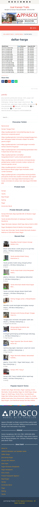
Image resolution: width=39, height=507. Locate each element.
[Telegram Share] (12, 81)
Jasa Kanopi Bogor (7, 457)
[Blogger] (29, 2)
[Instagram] (17, 2)
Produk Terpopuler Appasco (10, 476)
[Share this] (2, 81)
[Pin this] (9, 81)
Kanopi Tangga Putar (8, 129)
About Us (4, 448)
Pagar (3, 203)
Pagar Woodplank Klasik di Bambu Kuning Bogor (16, 227)
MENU (34, 28)
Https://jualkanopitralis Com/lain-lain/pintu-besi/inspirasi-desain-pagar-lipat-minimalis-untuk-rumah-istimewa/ (17, 169)
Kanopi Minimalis (19, 396)
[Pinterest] (15, 2)
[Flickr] (26, 2)
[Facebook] (9, 2)
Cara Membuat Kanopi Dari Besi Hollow (22, 400)
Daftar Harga (5, 454)
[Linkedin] (20, 2)
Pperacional (5, 126)
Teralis (3, 194)
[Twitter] (12, 2)
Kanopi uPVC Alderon (8, 460)
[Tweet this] (6, 81)
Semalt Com (5, 390)
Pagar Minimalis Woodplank (10, 466)
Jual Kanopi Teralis (9, 501)
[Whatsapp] (16, 81)
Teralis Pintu (19, 394)
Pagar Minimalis (15, 390)
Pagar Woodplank (7, 469)
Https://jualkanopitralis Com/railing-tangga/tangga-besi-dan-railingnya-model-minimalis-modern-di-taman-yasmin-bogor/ (19, 139)
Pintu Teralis (5, 473)
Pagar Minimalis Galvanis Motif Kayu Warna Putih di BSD (19, 224)
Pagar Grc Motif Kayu (25, 392)
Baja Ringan (5, 197)
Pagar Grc (28, 396)
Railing (3, 200)
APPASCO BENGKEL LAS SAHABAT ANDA (13, 451)
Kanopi (3, 191)
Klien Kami (4, 463)
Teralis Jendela (13, 392)
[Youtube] (23, 2)
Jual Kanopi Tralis (19, 7)
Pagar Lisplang (25, 390)
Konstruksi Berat (6, 206)
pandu (4, 94)
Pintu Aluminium (18, 398)
